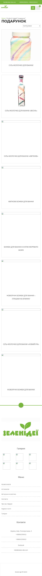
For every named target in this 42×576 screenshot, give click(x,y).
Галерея (4, 514)
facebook (21, 545)
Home (3, 18)
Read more (21, 45)
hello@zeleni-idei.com (9, 2)
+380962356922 (21, 534)
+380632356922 (21, 539)
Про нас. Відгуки (6, 504)
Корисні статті (6, 509)
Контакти (4, 499)
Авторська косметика (8, 494)
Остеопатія (5, 489)
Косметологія (6, 484)
